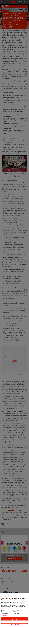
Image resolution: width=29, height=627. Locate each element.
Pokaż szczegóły (4, 615)
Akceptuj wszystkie (14, 619)
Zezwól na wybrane (14, 624)
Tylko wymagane (14, 621)
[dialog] (14, 313)
